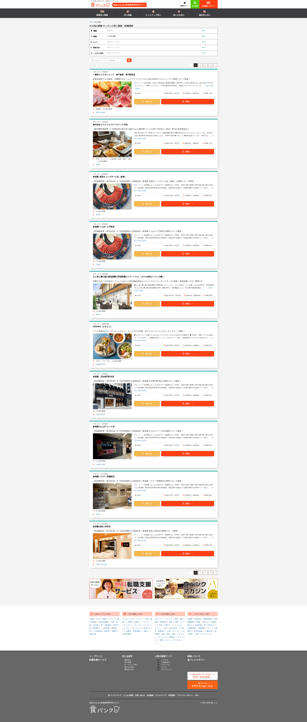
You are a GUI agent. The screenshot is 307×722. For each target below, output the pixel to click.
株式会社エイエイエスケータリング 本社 (110, 124)
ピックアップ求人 (153, 15)
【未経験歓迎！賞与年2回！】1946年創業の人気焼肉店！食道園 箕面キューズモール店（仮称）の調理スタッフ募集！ (144, 181)
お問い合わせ (140, 695)
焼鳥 (170, 622)
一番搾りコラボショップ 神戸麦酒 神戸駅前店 (114, 74)
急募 (198, 622)
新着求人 (127, 660)
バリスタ (164, 660)
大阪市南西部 (103, 622)
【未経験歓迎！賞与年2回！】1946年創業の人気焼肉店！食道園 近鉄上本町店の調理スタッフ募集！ (136, 531)
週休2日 (209, 631)
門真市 (98, 264)
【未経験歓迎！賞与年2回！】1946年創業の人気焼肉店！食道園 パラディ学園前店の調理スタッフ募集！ (138, 481)
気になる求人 (179, 15)
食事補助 (201, 628)
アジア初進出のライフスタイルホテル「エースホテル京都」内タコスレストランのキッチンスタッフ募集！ (139, 331)
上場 (196, 634)
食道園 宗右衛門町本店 (103, 376)
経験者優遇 (207, 619)
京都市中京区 (100, 364)
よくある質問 (128, 695)
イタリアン (159, 619)
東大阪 (95, 625)
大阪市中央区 (100, 414)
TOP (90, 22)
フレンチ (168, 619)
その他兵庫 (105, 628)
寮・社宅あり (209, 625)
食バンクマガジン (196, 659)
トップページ (95, 656)
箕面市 (98, 214)
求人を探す (127, 656)
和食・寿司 (179, 619)
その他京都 (97, 631)
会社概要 (150, 695)
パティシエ (165, 664)
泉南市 (98, 164)
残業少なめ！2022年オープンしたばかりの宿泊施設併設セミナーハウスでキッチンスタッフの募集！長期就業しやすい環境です (148, 281)
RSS (196, 695)
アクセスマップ (161, 695)
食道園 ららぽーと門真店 (104, 226)
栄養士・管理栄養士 (133, 631)
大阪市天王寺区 (101, 564)
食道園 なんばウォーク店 (104, 426)
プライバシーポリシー (185, 695)
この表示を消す (123, 1)
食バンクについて (114, 695)
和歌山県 (92, 634)
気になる (148, 101)
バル (178, 637)
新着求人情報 (102, 15)
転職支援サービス (98, 659)
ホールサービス (128, 619)
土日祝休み (165, 662)
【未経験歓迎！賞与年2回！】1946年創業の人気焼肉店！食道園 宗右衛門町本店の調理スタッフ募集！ (137, 381)
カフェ (163, 667)
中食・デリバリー (174, 631)
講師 (145, 631)
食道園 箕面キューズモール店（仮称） (110, 176)
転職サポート (184, 6)
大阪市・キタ (94, 619)
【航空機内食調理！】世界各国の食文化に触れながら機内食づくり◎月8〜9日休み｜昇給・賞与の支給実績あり (141, 129)
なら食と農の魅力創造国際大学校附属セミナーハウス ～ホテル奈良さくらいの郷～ (128, 276)
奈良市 (98, 514)
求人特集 (128, 15)
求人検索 (195, 6)
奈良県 (106, 631)
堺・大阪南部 (106, 625)
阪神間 (95, 628)
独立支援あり (199, 631)
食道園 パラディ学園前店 (104, 476)
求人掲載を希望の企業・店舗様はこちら (103, 1)
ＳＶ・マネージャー (133, 628)
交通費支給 (191, 628)
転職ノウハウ (193, 656)
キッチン (139, 619)
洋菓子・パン (170, 625)
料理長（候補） (134, 622)
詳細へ (188, 101)
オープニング (206, 634)
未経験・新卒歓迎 (194, 619)
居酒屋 (171, 637)
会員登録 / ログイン (208, 6)
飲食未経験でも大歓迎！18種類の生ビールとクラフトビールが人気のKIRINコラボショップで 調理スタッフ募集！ (142, 79)
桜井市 (98, 314)
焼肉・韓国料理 (160, 622)
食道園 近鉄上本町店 (102, 526)
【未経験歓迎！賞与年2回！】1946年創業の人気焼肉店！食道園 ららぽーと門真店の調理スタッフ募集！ (138, 231)
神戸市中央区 (100, 112)
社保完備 (198, 625)
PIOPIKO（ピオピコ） (102, 326)
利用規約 (171, 695)
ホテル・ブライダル (173, 640)
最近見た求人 (205, 15)
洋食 (160, 625)
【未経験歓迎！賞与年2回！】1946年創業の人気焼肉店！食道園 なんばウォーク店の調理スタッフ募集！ (138, 431)
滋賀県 (114, 631)
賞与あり (205, 622)
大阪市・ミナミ (108, 619)
